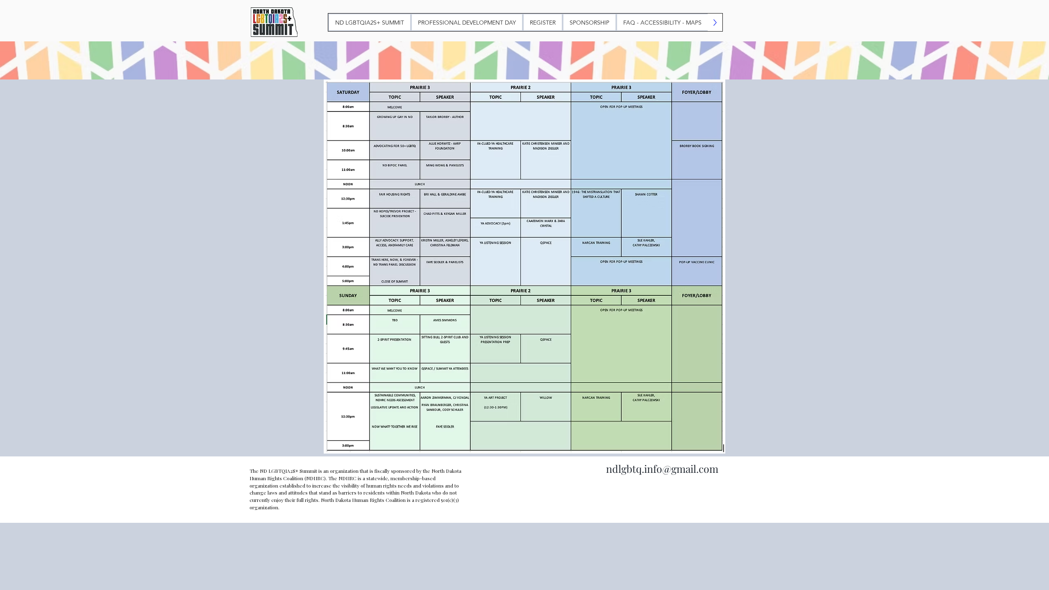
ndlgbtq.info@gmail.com (662, 468)
